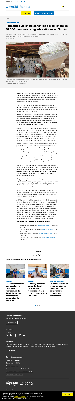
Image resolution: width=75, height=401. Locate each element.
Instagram (20, 335)
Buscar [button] (59, 8)
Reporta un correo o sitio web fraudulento (19, 372)
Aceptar (67, 394)
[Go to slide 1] (36, 306)
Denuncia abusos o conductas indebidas (19, 369)
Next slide (67, 271)
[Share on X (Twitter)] (35, 255)
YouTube (24, 335)
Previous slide (8, 271)
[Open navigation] (7, 7)
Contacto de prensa (12, 366)
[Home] (15, 7)
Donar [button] (62, 8)
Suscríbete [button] (11, 350)
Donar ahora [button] (12, 323)
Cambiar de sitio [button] (26, 2)
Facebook (15, 335)
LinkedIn (11, 335)
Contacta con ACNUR (13, 363)
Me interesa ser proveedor (14, 375)
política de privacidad (20, 397)
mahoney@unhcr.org (48, 237)
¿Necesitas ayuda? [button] (45, 13)
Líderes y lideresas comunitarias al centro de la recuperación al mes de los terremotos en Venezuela (37, 289)
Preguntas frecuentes (13, 360)
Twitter (7, 335)
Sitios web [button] (67, 8)
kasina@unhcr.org (48, 229)
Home (7, 18)
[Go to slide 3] (40, 306)
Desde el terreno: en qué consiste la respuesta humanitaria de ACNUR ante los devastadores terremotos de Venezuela (15, 292)
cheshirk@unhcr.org (45, 233)
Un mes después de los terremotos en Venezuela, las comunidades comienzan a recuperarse (59, 289)
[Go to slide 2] (38, 306)
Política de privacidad (11, 390)
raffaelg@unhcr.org (43, 225)
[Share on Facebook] (39, 255)
